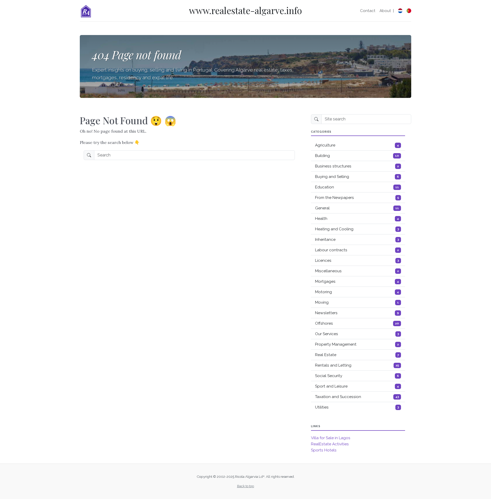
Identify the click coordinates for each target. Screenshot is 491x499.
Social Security (357, 375)
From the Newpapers (357, 197)
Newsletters (357, 313)
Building (357, 155)
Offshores (357, 323)
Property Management (357, 344)
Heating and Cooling (357, 229)
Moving (357, 302)
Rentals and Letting (357, 365)
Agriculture (357, 145)
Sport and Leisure (357, 386)
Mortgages (357, 281)
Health (357, 218)
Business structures (357, 166)
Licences (357, 260)
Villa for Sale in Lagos (330, 438)
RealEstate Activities (330, 444)
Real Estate (357, 355)
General (357, 208)
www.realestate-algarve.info (245, 10)
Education (357, 187)
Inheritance (357, 239)
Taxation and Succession (357, 396)
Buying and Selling (357, 176)
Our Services (357, 334)
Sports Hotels (324, 450)
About (385, 10)
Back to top (245, 486)
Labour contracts (357, 250)
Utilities (357, 407)
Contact (367, 10)
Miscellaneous (357, 271)
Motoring (357, 292)
